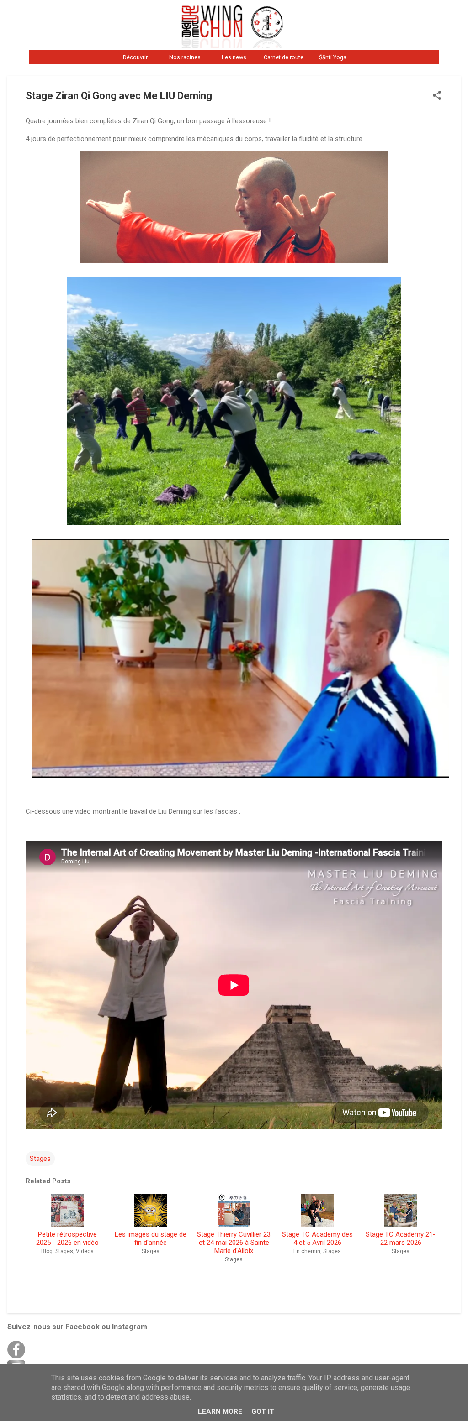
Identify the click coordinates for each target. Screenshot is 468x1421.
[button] (436, 96)
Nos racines (185, 57)
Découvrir (135, 57)
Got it (262, 1411)
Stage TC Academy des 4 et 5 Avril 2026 (317, 1238)
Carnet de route (283, 57)
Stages (40, 1159)
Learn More (220, 1411)
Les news (234, 57)
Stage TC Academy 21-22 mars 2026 (401, 1238)
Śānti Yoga (332, 57)
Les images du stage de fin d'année (150, 1238)
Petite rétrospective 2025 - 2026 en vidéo (67, 1238)
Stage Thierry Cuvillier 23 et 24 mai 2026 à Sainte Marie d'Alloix (234, 1242)
